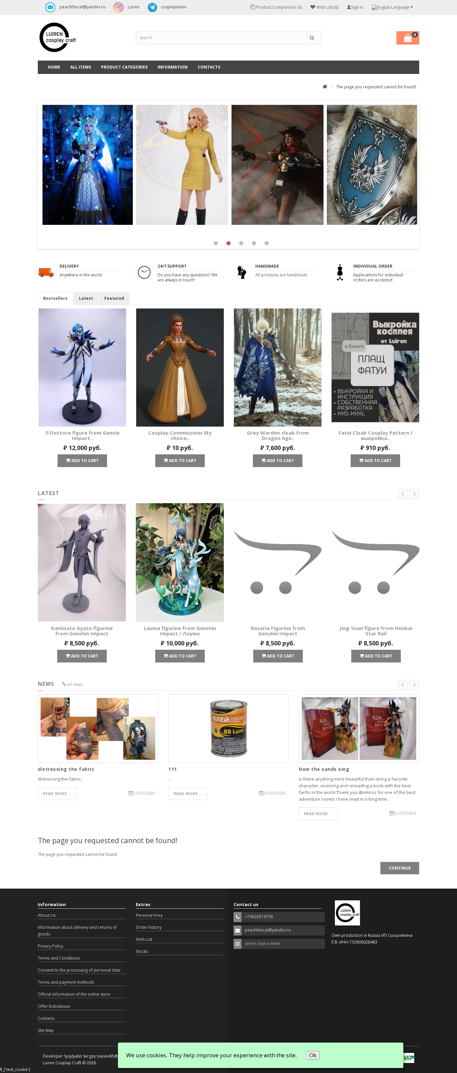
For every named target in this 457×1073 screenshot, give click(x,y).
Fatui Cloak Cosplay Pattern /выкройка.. (376, 435)
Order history (149, 927)
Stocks (142, 951)
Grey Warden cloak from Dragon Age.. (278, 435)
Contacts (209, 67)
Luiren (133, 7)
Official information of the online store (74, 994)
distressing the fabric (66, 769)
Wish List (144, 939)
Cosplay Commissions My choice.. (180, 435)
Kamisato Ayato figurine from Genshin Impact (82, 631)
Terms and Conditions (59, 958)
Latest (86, 298)
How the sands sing (324, 769)
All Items (80, 67)
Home (54, 67)
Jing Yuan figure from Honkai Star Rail (376, 631)
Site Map (46, 1030)
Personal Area (149, 915)
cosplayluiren (173, 7)
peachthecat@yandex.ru (82, 7)
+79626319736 (259, 916)
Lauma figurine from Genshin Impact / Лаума (180, 631)
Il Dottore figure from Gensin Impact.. (82, 435)
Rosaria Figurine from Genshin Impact (278, 631)
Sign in (357, 7)
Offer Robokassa (54, 1006)
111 (172, 769)
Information (173, 67)
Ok (312, 1055)
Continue (400, 868)
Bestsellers (55, 298)
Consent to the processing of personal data (79, 970)
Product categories (124, 67)
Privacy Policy (50, 946)
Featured (114, 298)
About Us (47, 915)
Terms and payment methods (66, 982)
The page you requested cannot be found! (376, 87)
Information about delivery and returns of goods (77, 930)
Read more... (57, 793)
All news (75, 684)
